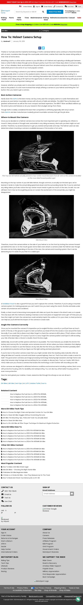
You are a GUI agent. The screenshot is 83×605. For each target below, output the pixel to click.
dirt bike (11, 383)
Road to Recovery (50, 563)
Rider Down (47, 560)
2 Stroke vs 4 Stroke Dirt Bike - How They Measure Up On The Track (26, 475)
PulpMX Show (48, 568)
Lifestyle (4, 566)
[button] (69, 6)
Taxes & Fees (74, 588)
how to (44, 383)
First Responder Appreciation (54, 574)
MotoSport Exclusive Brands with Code (41, 2)
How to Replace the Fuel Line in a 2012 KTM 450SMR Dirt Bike (24, 430)
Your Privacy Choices (43, 588)
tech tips (18, 383)
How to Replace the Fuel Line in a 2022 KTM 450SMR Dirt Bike (24, 436)
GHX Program (48, 546)
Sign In (3, 533)
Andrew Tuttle (35, 383)
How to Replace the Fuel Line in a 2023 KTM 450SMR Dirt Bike (24, 439)
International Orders (9, 552)
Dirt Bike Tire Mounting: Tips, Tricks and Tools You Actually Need (25, 418)
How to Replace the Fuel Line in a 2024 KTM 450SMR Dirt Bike (24, 441)
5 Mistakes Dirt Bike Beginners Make (15, 472)
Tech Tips (5, 563)
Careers (46, 535)
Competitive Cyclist (54, 596)
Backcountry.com (36, 596)
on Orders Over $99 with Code (41, 24)
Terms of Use (9, 588)
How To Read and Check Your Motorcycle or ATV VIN (21, 478)
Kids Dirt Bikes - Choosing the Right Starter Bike (19, 470)
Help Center (6, 549)
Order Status (6, 535)
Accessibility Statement (22, 590)
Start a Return (6, 541)
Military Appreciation (51, 571)
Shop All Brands (50, 590)
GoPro (15, 99)
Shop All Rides (64, 590)
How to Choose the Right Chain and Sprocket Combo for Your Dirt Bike (28, 412)
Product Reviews (7, 568)
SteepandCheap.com (72, 596)
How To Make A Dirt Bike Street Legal (15, 467)
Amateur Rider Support (52, 566)
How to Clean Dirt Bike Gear (12, 421)
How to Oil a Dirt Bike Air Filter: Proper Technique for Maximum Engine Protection (31, 423)
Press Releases (48, 538)
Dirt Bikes (4, 383)
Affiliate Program (49, 541)
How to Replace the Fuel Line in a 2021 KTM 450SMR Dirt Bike (24, 433)
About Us (46, 533)
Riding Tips (5, 560)
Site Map (38, 590)
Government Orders (51, 549)
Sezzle (3, 546)
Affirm (3, 544)
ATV (27, 383)
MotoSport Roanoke (51, 552)
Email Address (49, 490)
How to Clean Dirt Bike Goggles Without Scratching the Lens (24, 415)
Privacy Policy (22, 588)
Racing (3, 571)
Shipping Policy (60, 588)
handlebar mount (8, 304)
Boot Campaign (49, 577)
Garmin (7, 112)
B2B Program (48, 544)
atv (24, 383)
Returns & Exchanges (9, 538)
